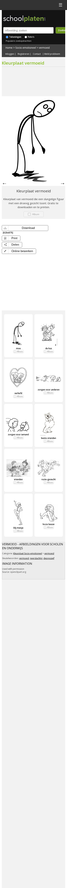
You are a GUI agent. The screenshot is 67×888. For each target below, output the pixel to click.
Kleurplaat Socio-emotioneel (27, 553)
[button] (19, 251)
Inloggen (9, 54)
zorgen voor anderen (48, 389)
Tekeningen (15, 36)
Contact (37, 54)
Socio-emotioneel (25, 47)
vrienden (18, 479)
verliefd (18, 393)
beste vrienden (48, 438)
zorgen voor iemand (18, 434)
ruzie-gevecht (48, 479)
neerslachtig (36, 558)
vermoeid (44, 47)
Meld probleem (52, 54)
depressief (48, 558)
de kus (48, 348)
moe (18, 348)
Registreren (23, 54)
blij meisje (18, 527)
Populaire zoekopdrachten (18, 40)
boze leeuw (48, 524)
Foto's (30, 36)
